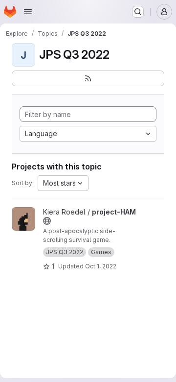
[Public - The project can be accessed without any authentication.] (47, 221)
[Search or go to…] (138, 12)
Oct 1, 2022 (100, 266)
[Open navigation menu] (28, 12)
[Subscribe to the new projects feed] (88, 78)
